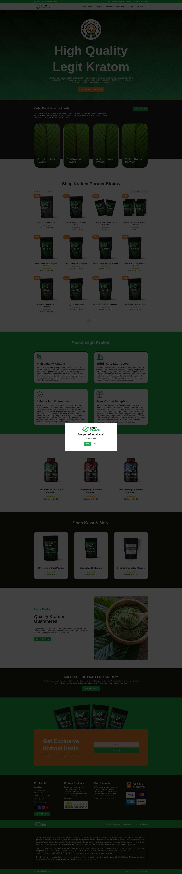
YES (87, 443)
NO (95, 443)
